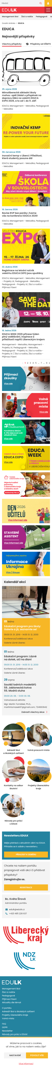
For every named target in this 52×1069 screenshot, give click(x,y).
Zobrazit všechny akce (32, 712)
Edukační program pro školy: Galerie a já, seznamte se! (22, 628)
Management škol (10, 16)
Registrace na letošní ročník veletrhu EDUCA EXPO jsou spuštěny (22, 272)
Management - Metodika (22, 105)
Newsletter (7, 1030)
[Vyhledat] (40, 3)
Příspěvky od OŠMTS (40, 43)
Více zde (8, 383)
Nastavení (15, 1055)
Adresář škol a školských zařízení (18, 1011)
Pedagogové (41, 16)
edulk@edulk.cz (17, 909)
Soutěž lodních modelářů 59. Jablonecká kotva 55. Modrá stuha (20, 688)
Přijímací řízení (9, 999)
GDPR (4, 1027)
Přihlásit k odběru (26, 854)
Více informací (26, 1063)
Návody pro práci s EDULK (14, 1034)
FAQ (4, 1023)
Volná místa (8, 1018)
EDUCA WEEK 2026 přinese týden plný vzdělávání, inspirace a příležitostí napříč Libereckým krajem (23, 336)
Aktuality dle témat (11, 1002)
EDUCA (5, 105)
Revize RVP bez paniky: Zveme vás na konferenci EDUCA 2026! (20, 214)
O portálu (6, 1008)
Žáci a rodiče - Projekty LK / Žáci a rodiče (22, 352)
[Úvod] (9, 9)
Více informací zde (17, 520)
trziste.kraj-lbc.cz (12, 492)
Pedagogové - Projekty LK (15, 284)
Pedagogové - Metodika (27, 281)
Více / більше (13, 572)
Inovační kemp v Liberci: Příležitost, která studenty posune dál (22, 157)
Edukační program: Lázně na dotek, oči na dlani (20, 658)
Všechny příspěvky (12, 43)
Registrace (26, 887)
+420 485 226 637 (18, 913)
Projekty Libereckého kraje (15, 1014)
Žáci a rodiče (27, 16)
